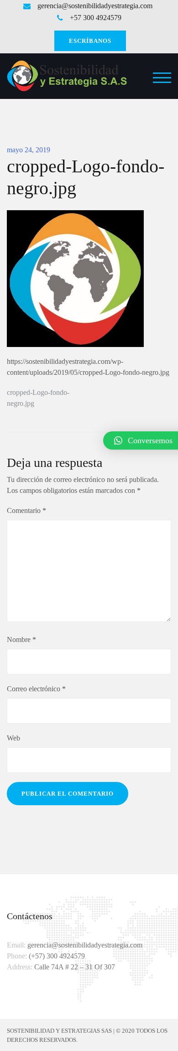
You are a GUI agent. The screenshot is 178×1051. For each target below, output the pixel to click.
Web (13, 738)
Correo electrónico (36, 689)
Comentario (26, 510)
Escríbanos (90, 40)
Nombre (21, 639)
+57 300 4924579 (95, 17)
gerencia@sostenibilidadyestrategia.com (94, 6)
